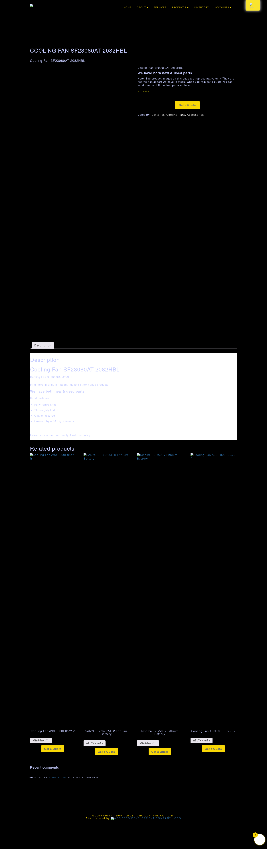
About (142, 7)
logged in (58, 777)
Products (179, 7)
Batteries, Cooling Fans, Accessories (177, 114)
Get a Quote (187, 105)
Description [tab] (42, 345)
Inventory (201, 7)
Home (127, 7)
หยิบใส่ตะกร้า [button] (41, 740)
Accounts (222, 7)
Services (160, 7)
